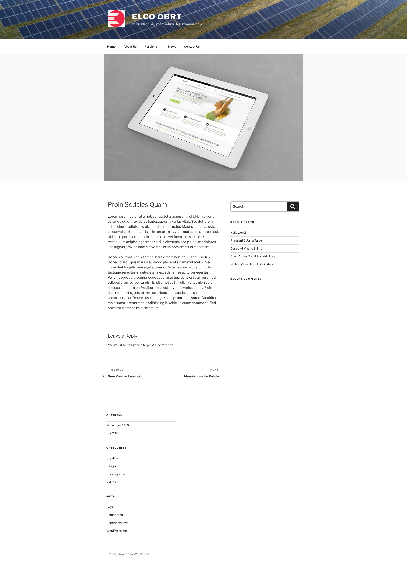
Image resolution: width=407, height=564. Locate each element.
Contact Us (192, 46)
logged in (135, 345)
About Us (130, 46)
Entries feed (114, 515)
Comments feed (117, 523)
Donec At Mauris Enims (246, 248)
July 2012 (112, 433)
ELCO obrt (157, 16)
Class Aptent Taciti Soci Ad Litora (252, 256)
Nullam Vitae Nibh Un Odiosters (251, 264)
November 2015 (117, 425)
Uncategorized (116, 474)
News (172, 46)
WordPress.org (116, 530)
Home (111, 46)
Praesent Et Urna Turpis (246, 240)
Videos (111, 482)
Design (111, 466)
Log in (110, 507)
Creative (112, 458)
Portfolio (151, 46)
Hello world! (238, 232)
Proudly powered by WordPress (127, 554)
